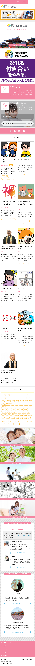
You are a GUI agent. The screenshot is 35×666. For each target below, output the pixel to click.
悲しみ (24, 412)
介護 (13, 400)
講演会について (17, 603)
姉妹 (17, 406)
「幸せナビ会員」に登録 (23, 535)
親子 (3, 424)
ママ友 (28, 397)
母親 (21, 415)
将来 (26, 409)
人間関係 (8, 400)
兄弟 (30, 400)
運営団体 (3, 659)
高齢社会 (17, 424)
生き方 (7, 418)
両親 (3, 400)
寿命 (22, 409)
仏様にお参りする (17, 45)
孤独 (31, 406)
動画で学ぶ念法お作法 (10, 403)
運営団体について (6, 643)
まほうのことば (14, 394)
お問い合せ (4, 655)
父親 (3, 418)
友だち (19, 403)
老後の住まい (5, 421)
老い (29, 418)
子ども (3, 176)
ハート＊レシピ (4, 218)
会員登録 (24, 2)
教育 (7, 176)
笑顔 (21, 418)
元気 (26, 400)
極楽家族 (16, 415)
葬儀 (15, 421)
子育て (24, 174)
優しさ (20, 263)
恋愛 (20, 412)
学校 (3, 409)
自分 (11, 421)
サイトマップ (4, 652)
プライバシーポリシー (7, 649)
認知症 (11, 424)
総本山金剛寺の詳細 (17, 632)
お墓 (8, 394)
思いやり (20, 305)
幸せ (10, 342)
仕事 (17, 400)
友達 (23, 403)
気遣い (29, 415)
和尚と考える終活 (6, 406)
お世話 (3, 394)
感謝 (28, 263)
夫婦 (10, 218)
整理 (11, 415)
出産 (3, 403)
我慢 (3, 415)
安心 (10, 409)
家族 (14, 218)
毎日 (25, 415)
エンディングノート (24, 394)
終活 (25, 418)
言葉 (13, 179)
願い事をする (20, 567)
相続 (17, 418)
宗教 (14, 409)
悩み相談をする (21, 553)
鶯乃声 (27, 424)
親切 (31, 421)
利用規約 (3, 646)
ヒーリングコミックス (23, 303)
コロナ (3, 397)
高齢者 (22, 424)
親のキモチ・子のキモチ (6, 179)
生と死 (12, 418)
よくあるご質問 (16, 2)
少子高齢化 (4, 412)
